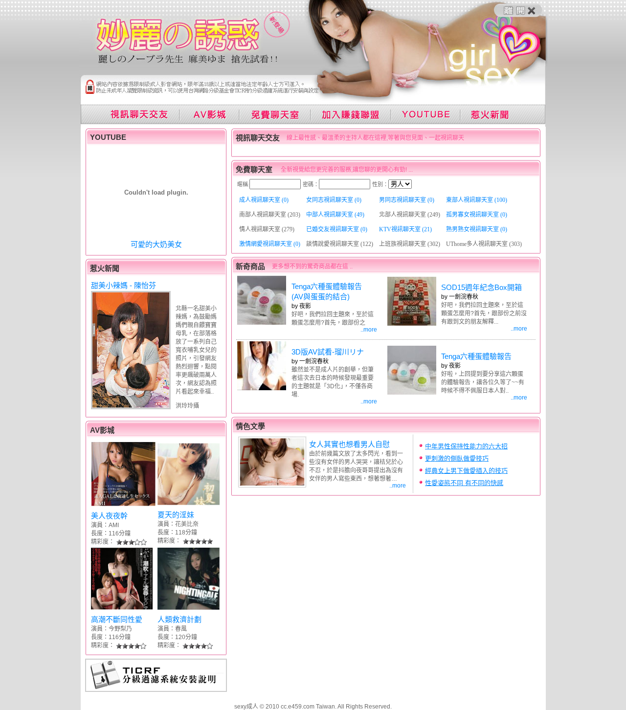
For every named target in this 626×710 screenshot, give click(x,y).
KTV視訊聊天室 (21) (405, 229)
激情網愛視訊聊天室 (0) (269, 244)
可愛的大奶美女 (156, 244)
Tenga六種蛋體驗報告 (476, 356)
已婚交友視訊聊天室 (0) (336, 229)
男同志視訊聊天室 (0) (406, 200)
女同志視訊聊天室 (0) (333, 200)
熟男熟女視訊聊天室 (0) (476, 229)
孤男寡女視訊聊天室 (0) (476, 214)
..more (368, 329)
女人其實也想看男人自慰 (349, 444)
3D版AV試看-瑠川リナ (327, 352)
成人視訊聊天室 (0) (264, 200)
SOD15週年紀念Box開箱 (481, 287)
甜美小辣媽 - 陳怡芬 (123, 285)
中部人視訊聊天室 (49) (335, 214)
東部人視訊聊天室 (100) (476, 200)
